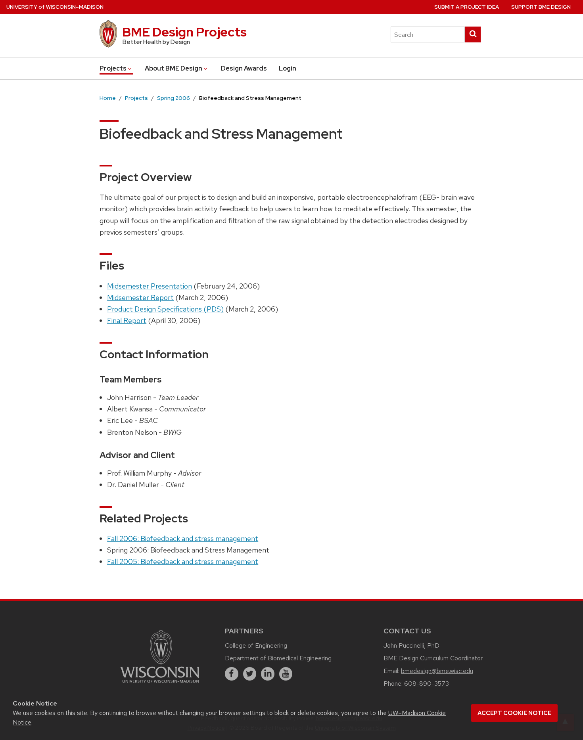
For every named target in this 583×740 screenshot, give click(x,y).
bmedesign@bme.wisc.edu (437, 671)
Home (108, 97)
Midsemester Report (140, 297)
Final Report (126, 320)
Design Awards (244, 68)
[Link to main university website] (159, 684)
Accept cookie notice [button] (514, 713)
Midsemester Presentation (149, 286)
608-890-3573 (426, 683)
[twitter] (250, 674)
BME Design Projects (184, 31)
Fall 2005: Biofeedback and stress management (182, 561)
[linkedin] (267, 674)
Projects (136, 97)
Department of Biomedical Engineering (278, 658)
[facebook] (231, 674)
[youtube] (286, 674)
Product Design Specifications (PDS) (165, 309)
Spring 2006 (173, 97)
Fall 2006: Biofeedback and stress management (182, 538)
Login (287, 68)
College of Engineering (256, 645)
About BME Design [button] (173, 68)
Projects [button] (113, 68)
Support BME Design (541, 7)
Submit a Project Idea (466, 7)
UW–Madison (55, 7)
